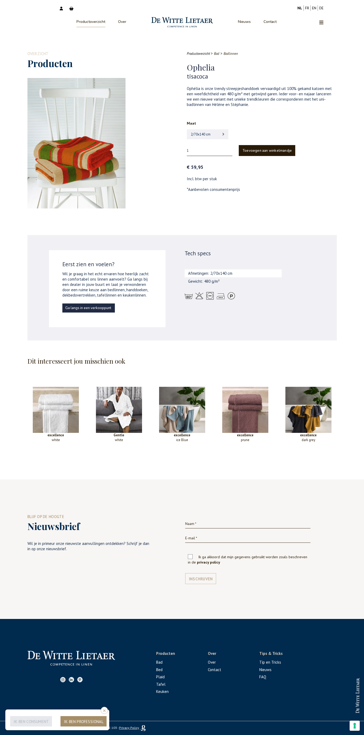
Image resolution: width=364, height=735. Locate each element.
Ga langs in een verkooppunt (88, 308)
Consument (341, 708)
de (321, 8)
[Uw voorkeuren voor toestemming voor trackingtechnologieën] (355, 726)
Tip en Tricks (270, 662)
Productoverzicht (90, 21)
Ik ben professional (83, 721)
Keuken (162, 691)
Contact (270, 21)
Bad (159, 662)
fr (307, 8)
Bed (159, 669)
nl (299, 8)
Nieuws (244, 21)
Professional (341, 690)
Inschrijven (201, 578)
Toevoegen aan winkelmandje (267, 150)
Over (122, 21)
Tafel (160, 684)
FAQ (262, 676)
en (314, 8)
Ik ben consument (31, 721)
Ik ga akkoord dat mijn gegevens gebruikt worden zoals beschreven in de (247, 560)
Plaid (160, 676)
